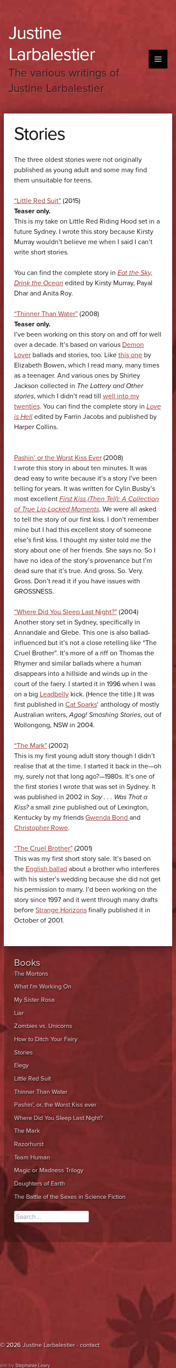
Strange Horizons (61, 910)
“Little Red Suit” (37, 201)
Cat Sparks (81, 704)
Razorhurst (29, 1144)
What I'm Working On (42, 986)
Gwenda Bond (107, 817)
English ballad (46, 869)
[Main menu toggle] (158, 59)
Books (27, 962)
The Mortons (31, 973)
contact (90, 1345)
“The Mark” (30, 745)
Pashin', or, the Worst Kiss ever (55, 1104)
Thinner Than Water (40, 1092)
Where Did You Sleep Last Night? (58, 1118)
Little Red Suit (32, 1078)
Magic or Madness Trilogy (48, 1170)
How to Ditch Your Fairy (45, 1039)
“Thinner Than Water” (46, 314)
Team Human (32, 1157)
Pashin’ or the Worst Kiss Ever (58, 458)
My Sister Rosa (34, 1000)
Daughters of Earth (39, 1183)
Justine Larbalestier (52, 43)
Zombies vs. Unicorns (43, 1026)
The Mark (27, 1131)
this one (130, 355)
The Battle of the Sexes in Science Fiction (70, 1197)
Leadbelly (54, 694)
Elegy (21, 1065)
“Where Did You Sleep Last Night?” (65, 612)
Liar (19, 1013)
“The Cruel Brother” (43, 848)
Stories (23, 1052)
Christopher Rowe (41, 828)
